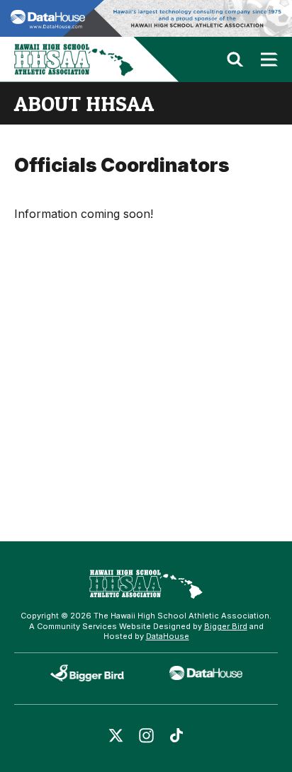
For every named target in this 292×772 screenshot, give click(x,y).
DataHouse (167, 636)
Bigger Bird (225, 626)
